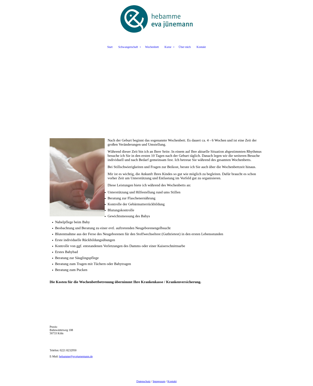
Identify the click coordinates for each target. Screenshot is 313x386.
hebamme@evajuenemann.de (76, 356)
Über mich (185, 46)
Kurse (167, 46)
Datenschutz (143, 381)
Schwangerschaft (128, 46)
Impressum (159, 381)
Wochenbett (152, 46)
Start (109, 46)
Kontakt (201, 46)
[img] (156, 19)
